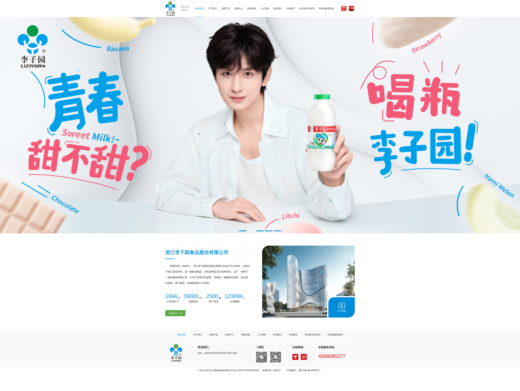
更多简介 (173, 313)
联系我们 (277, 8)
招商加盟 (251, 8)
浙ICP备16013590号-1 (309, 370)
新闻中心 (238, 8)
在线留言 (290, 8)
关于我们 (212, 8)
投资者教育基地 (326, 8)
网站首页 (199, 8)
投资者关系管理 (306, 8)
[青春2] (260, 125)
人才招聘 (264, 8)
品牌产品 (225, 8)
